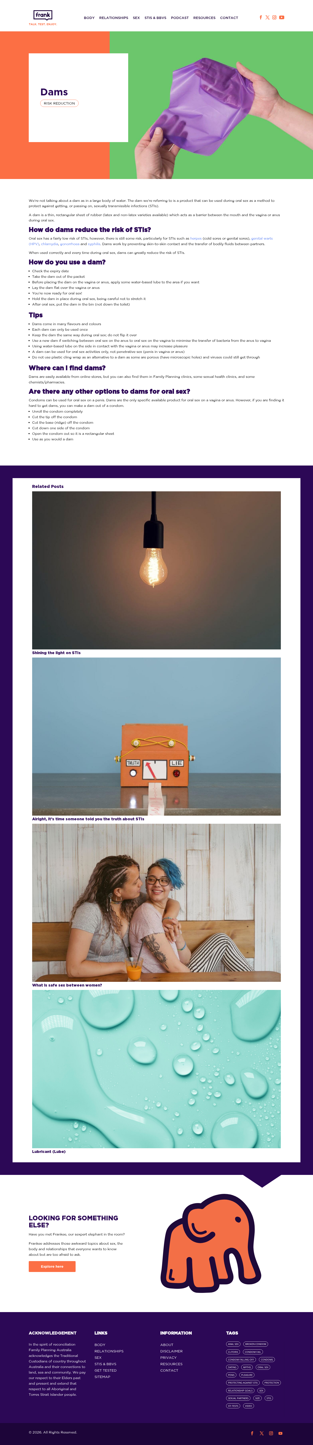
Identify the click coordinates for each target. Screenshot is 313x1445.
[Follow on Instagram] (274, 17)
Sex (136, 18)
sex (261, 1390)
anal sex (233, 1344)
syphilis (94, 244)
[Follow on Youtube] (281, 17)
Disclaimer (171, 1351)
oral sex (263, 1367)
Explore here (52, 1266)
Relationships (113, 18)
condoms (267, 1359)
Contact (229, 18)
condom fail (253, 1351)
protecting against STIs (243, 1382)
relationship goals (240, 1390)
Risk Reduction (59, 103)
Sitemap (102, 1377)
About (166, 1345)
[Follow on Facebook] (260, 17)
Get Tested (106, 1370)
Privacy (168, 1357)
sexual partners (238, 1398)
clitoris (233, 1351)
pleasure (247, 1375)
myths (247, 1367)
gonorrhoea (69, 244)
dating (232, 1367)
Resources (204, 18)
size (257, 1398)
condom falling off (241, 1359)
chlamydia (49, 244)
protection (271, 1382)
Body (89, 18)
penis (231, 1375)
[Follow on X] (268, 17)
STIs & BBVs (155, 18)
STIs (269, 1398)
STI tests (233, 1405)
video (248, 1405)
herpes (196, 238)
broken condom (255, 1344)
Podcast (180, 18)
